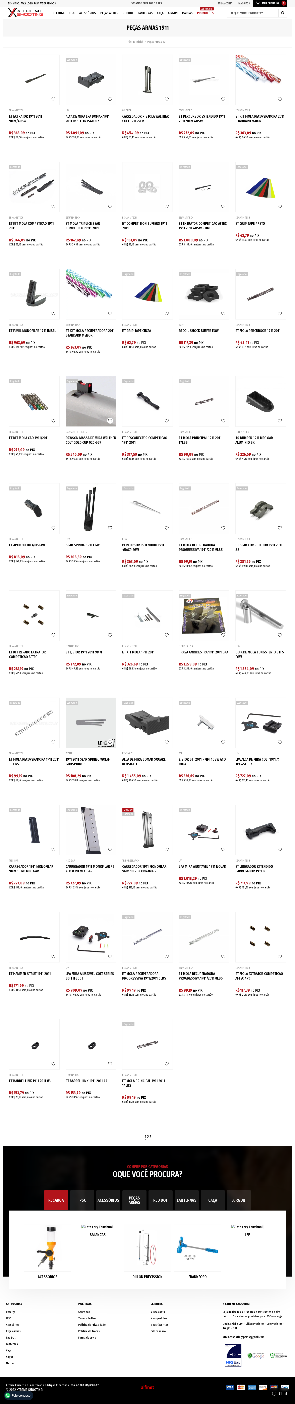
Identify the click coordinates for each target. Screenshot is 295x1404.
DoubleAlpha (186, 646)
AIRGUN (238, 1200)
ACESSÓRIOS (108, 1200)
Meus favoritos (160, 1325)
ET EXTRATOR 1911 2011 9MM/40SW (25, 118)
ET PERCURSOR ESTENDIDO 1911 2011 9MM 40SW (202, 118)
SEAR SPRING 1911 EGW (83, 545)
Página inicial (135, 42)
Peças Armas (109, 13)
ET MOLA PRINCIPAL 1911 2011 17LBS (200, 440)
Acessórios (87, 13)
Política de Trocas (89, 1331)
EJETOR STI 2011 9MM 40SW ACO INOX (202, 761)
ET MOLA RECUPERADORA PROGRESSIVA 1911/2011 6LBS (144, 976)
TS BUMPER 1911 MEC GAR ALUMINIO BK (254, 440)
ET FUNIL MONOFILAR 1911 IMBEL (32, 330)
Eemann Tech (16, 110)
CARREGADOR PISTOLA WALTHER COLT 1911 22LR (145, 118)
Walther (126, 110)
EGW (181, 325)
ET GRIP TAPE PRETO (250, 223)
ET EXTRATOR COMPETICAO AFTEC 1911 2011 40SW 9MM (203, 225)
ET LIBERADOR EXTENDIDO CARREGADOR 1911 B (254, 868)
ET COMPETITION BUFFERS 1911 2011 (144, 225)
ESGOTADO (91, 149)
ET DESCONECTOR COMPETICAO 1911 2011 (144, 440)
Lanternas (145, 13)
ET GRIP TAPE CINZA (136, 330)
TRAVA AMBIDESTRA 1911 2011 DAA (203, 652)
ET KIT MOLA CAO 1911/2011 (29, 437)
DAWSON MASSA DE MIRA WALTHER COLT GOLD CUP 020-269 (91, 440)
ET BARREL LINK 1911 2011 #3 (30, 1080)
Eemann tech (186, 217)
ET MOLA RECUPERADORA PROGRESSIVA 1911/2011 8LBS (201, 976)
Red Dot (128, 13)
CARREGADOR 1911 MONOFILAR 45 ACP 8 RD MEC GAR (90, 868)
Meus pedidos (159, 1318)
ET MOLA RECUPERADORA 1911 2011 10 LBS (34, 761)
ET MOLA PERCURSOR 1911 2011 (258, 330)
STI (180, 753)
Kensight (127, 753)
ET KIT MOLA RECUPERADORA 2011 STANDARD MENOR (90, 333)
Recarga (58, 13)
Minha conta (158, 1312)
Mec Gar (13, 860)
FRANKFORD (197, 1276)
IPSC (72, 13)
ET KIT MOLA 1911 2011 (138, 652)
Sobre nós (84, 1312)
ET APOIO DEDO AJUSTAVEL (28, 545)
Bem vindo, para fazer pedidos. (32, 3)
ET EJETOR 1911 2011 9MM (84, 652)
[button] (266, 1254)
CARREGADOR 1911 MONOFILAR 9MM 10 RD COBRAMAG (144, 868)
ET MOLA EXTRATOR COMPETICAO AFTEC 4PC (259, 976)
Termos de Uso (87, 1318)
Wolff (69, 753)
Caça (160, 13)
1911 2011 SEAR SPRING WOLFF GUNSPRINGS (88, 761)
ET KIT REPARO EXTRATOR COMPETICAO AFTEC (27, 654)
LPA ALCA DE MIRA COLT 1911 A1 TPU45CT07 (257, 761)
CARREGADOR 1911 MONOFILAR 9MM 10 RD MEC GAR (31, 868)
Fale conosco (158, 1331)
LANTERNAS (186, 1200)
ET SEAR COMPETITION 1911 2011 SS (258, 547)
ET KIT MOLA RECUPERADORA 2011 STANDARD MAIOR (259, 118)
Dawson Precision (76, 432)
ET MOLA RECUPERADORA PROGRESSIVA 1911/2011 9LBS (201, 547)
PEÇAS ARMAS (134, 1200)
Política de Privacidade (92, 1325)
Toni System (242, 432)
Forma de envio (87, 1337)
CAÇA (212, 1200)
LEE (247, 1234)
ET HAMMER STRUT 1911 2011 (30, 973)
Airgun (173, 13)
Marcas (187, 13)
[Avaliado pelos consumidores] (233, 1355)
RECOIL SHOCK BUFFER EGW (199, 330)
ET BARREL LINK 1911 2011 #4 (87, 1080)
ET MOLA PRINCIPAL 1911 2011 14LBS (143, 1083)
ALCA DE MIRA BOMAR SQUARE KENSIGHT (144, 761)
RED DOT (160, 1200)
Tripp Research (130, 860)
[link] (34, 80)
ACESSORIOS (47, 1276)
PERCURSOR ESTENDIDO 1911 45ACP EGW (143, 547)
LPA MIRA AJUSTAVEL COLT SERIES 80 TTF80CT (90, 976)
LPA (67, 110)
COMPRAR (34, 149)
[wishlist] (54, 99)
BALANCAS (98, 1234)
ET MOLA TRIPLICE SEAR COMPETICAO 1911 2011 (83, 225)
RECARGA (56, 1200)
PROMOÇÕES (205, 11)
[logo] (25, 13)
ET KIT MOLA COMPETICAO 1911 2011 (31, 225)
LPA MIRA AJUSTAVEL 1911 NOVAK (202, 866)
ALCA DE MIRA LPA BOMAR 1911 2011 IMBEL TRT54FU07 (88, 118)
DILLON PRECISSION (147, 1276)
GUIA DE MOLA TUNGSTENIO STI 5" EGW (260, 654)
